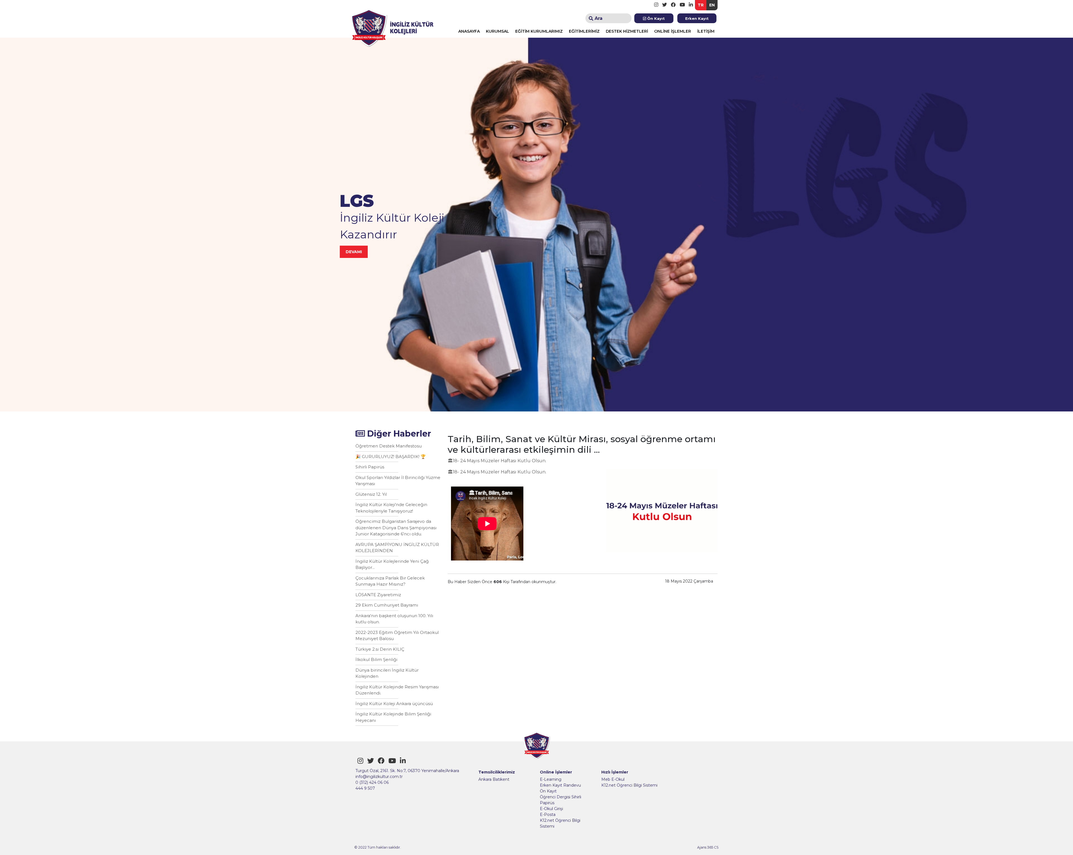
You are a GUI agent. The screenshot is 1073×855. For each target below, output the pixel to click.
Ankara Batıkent (493, 779)
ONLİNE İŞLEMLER (672, 31)
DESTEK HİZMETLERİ (627, 31)
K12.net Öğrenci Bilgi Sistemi (560, 823)
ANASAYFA (469, 31)
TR (701, 5)
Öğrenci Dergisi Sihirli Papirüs (560, 799)
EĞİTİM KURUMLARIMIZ (539, 31)
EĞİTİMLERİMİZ (584, 31)
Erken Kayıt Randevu (560, 785)
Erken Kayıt (697, 18)
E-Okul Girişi (551, 808)
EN (712, 5)
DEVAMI (354, 251)
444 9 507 (365, 788)
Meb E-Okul (613, 779)
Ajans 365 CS (708, 847)
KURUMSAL (497, 31)
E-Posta (548, 814)
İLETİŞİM (705, 31)
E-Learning (550, 779)
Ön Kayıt (655, 18)
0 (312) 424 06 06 (372, 782)
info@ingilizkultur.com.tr (379, 776)
